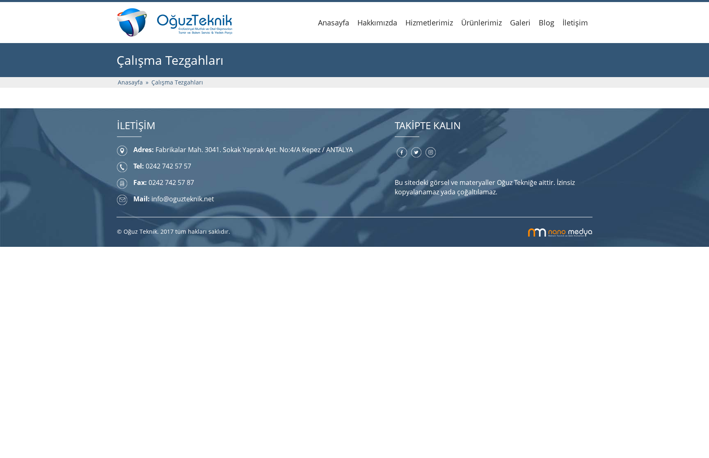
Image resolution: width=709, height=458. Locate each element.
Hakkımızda (377, 22)
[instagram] (430, 152)
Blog (546, 22)
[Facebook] (402, 152)
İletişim (575, 22)
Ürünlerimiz (481, 22)
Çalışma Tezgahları (177, 82)
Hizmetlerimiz (429, 22)
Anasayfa (333, 22)
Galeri (520, 22)
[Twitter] (416, 152)
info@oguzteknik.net (182, 198)
